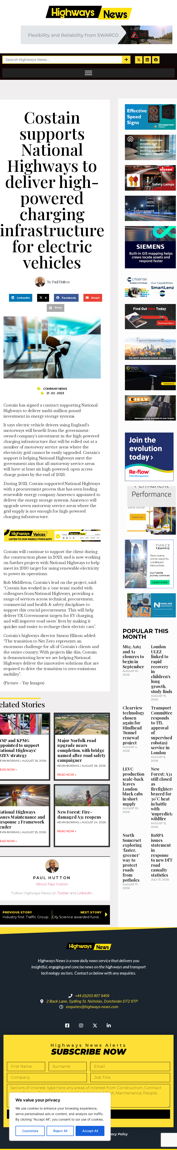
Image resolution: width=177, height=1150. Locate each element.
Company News (55, 388)
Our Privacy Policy (112, 1134)
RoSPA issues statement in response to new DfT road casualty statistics (161, 855)
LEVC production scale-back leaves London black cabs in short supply (133, 786)
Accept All (90, 1131)
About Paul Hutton (52, 884)
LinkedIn (84, 893)
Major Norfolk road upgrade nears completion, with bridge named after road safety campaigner (81, 750)
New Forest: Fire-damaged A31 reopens (79, 814)
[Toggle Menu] (88, 73)
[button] (20, 298)
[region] (60, 1117)
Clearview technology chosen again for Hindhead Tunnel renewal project (134, 725)
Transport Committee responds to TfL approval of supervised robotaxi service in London (161, 730)
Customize (30, 1131)
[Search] (126, 59)
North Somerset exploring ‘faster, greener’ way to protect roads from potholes (132, 857)
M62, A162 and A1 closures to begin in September (133, 656)
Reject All (60, 1131)
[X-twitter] (138, 59)
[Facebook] (155, 59)
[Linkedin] (147, 59)
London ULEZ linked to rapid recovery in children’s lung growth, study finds (161, 669)
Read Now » (66, 774)
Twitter (63, 893)
